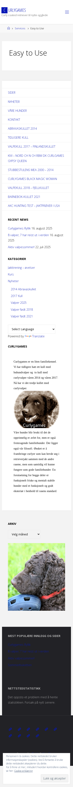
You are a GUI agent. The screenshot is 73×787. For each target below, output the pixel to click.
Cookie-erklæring (23, 771)
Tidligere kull (18, 137)
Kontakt (14, 120)
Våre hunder (17, 111)
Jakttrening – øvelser (21, 268)
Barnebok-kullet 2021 (24, 197)
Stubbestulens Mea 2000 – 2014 (31, 170)
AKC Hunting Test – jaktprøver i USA (34, 206)
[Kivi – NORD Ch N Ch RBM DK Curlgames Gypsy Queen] (46, 729)
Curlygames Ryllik (19, 228)
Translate (38, 336)
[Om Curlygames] (10, 729)
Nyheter (14, 102)
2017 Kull (17, 296)
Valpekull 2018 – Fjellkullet (28, 188)
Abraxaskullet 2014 (22, 128)
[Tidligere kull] (28, 735)
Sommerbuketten (20, 665)
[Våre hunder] (28, 729)
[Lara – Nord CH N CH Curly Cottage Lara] (37, 729)
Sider (11, 92)
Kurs (11, 274)
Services (20, 28)
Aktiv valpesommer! (21, 247)
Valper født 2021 (22, 316)
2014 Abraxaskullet (23, 289)
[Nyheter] (19, 729)
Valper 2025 (19, 303)
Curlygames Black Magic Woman (32, 179)
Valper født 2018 (22, 309)
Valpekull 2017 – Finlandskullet (31, 146)
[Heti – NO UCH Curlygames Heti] (55, 729)
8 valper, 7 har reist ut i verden (28, 235)
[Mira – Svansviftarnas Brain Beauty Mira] (19, 735)
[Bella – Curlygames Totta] (10, 735)
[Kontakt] (37, 735)
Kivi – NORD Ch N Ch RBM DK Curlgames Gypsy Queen (36, 158)
